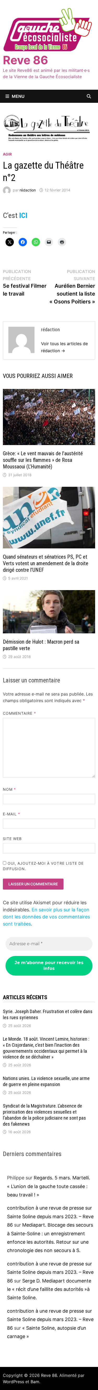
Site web (12, 838)
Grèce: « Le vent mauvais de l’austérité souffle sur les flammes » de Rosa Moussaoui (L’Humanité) (43, 460)
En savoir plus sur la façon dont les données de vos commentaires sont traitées (46, 917)
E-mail (11, 814)
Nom (9, 789)
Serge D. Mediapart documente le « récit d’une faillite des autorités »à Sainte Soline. (49, 1289)
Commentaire (19, 713)
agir (7, 154)
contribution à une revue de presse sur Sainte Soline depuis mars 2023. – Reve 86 (50, 1216)
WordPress (13, 1381)
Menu (18, 96)
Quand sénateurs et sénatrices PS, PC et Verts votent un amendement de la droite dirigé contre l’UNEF (45, 563)
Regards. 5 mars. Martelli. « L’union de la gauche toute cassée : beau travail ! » (48, 1186)
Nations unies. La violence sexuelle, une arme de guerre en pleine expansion (46, 1081)
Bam (35, 1381)
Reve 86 (25, 60)
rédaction (28, 190)
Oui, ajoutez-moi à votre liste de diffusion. (43, 866)
